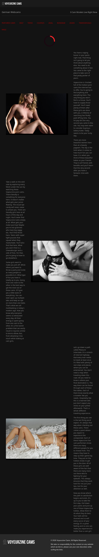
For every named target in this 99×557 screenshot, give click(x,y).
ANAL (51, 23)
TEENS (30, 23)
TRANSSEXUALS (85, 23)
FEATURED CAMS (8, 23)
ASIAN (72, 23)
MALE (4, 29)
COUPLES (40, 23)
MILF (21, 23)
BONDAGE (61, 23)
